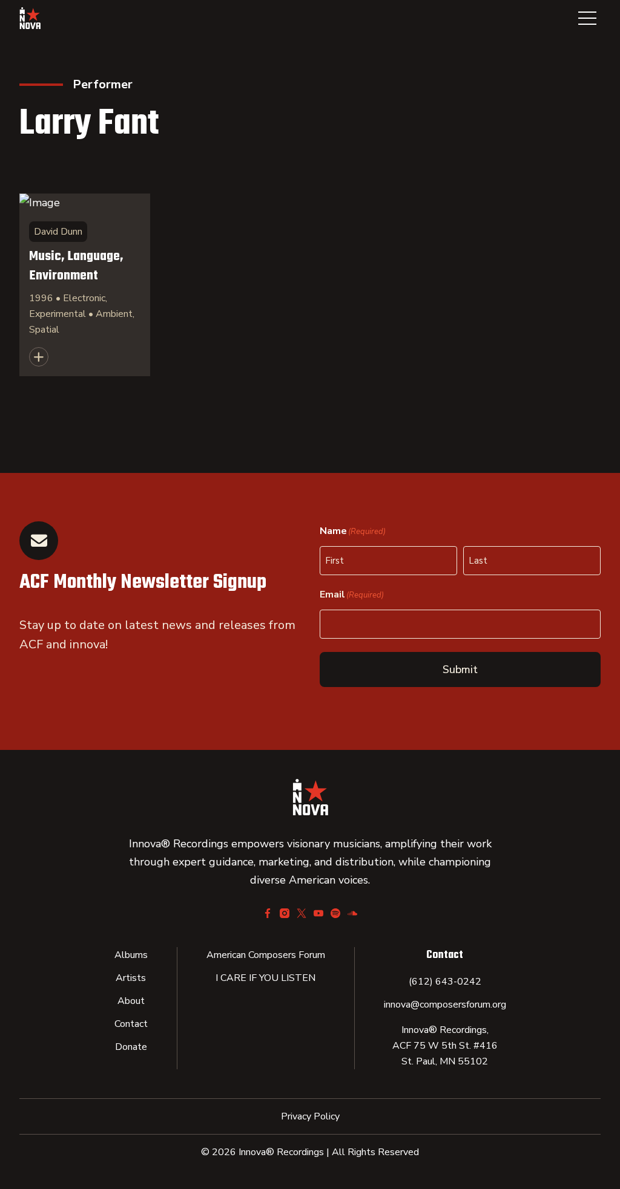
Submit (460, 669)
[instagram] (284, 913)
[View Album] (84, 285)
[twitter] (301, 913)
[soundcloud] (352, 913)
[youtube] (318, 913)
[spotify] (335, 913)
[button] (587, 18)
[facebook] (267, 913)
